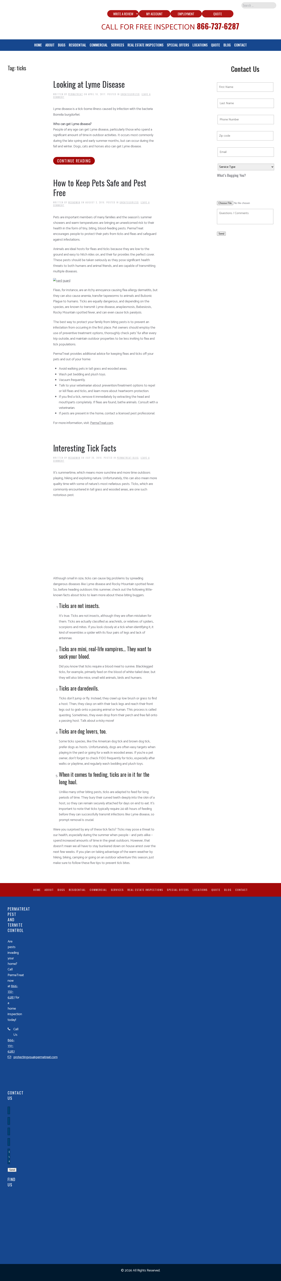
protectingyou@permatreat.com (35, 1057)
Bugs (61, 44)
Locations (200, 44)
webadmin (74, 202)
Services (117, 44)
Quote (215, 44)
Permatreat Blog (128, 457)
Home (38, 44)
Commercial (99, 44)
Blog (227, 44)
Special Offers (178, 44)
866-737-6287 (218, 26)
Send (221, 233)
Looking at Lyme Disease (89, 84)
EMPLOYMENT (186, 13)
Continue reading (74, 161)
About (49, 44)
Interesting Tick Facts (84, 448)
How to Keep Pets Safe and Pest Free (99, 187)
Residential (77, 44)
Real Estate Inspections (145, 44)
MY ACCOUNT (154, 13)
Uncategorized (130, 94)
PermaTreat (75, 94)
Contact (240, 44)
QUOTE (217, 13)
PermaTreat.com (101, 423)
